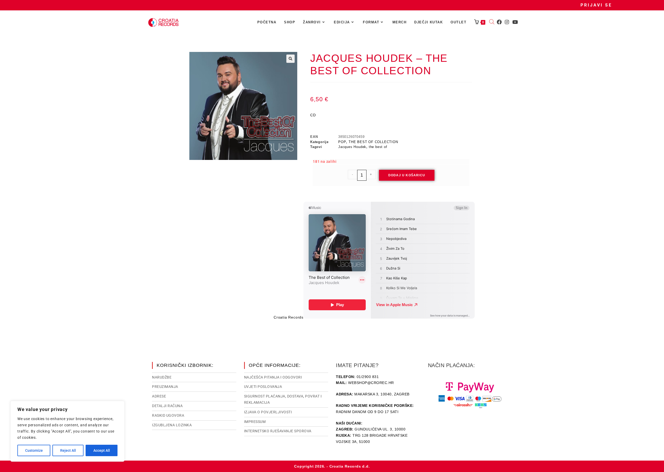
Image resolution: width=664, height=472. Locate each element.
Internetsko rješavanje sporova (278, 431)
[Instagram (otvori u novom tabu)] (506, 22)
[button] (290, 59)
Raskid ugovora (168, 415)
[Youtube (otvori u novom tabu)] (515, 22)
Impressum (255, 422)
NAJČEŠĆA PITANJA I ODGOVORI (273, 377)
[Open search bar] (491, 22)
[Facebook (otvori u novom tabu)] (499, 22)
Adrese (159, 396)
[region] (67, 431)
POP (342, 142)
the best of (378, 147)
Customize (34, 450)
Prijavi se (596, 5)
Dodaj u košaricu (406, 175)
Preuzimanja (165, 387)
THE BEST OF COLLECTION (373, 142)
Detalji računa (167, 406)
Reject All (68, 450)
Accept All (101, 450)
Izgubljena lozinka (172, 425)
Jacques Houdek (352, 147)
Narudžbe (161, 377)
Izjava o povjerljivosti (268, 412)
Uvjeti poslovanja (263, 387)
